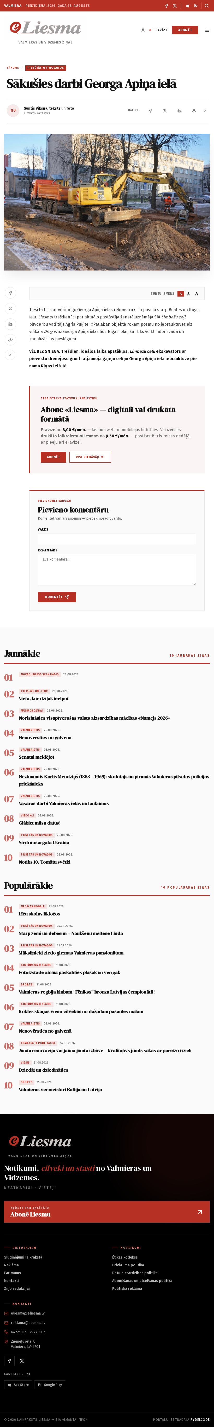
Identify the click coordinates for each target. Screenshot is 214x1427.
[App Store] (188, 6)
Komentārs (47, 550)
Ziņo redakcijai (17, 1288)
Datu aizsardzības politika (135, 1273)
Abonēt (185, 30)
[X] (175, 6)
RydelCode (200, 1420)
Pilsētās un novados (45, 68)
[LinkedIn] (179, 110)
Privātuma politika (128, 1265)
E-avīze (160, 30)
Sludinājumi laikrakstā (23, 1257)
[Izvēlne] (207, 30)
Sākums (13, 68)
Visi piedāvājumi (90, 457)
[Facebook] (166, 6)
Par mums (12, 1273)
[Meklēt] (205, 6)
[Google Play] (196, 6)
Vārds (43, 529)
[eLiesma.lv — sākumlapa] (45, 27)
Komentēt (54, 597)
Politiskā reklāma (127, 1288)
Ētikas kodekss (125, 1257)
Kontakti (11, 1281)
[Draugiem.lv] (194, 110)
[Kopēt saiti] (205, 111)
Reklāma (11, 1265)
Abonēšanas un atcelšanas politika (142, 1281)
